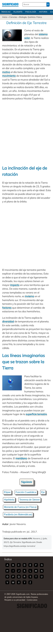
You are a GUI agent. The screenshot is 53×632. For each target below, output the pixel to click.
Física (39, 17)
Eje (43, 492)
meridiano (21, 458)
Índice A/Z (5, 12)
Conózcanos (32, 600)
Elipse (7, 492)
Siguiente (26, 481)
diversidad (8, 321)
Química (31, 17)
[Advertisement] (26, 132)
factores (6, 307)
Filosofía (17, 12)
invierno (29, 296)
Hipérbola (9, 499)
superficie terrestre (36, 414)
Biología (23, 17)
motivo (6, 72)
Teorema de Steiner (29, 499)
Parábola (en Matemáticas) (18, 514)
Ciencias (13, 17)
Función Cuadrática (26, 492)
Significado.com (10, 4)
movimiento (9, 75)
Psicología (30, 12)
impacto (14, 284)
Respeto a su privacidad (14, 600)
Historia (43, 12)
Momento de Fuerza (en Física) (20, 507)
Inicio (4, 17)
